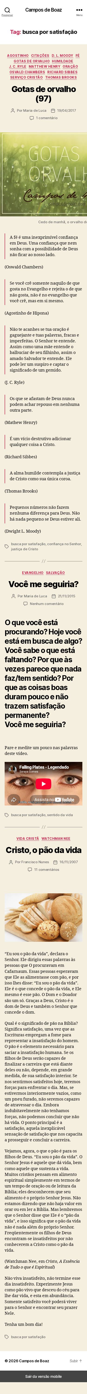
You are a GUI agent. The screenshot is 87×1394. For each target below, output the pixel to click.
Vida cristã (27, 838)
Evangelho (33, 573)
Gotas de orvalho (32, 61)
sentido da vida (60, 815)
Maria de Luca (34, 110)
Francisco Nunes (35, 862)
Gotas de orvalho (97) (43, 94)
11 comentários (46, 869)
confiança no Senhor (64, 544)
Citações (40, 55)
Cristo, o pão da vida (43, 850)
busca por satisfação (28, 544)
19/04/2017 (66, 110)
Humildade (62, 61)
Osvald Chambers (27, 72)
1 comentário (47, 118)
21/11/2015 (66, 596)
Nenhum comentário (47, 604)
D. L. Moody (62, 55)
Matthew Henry (45, 66)
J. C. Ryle (17, 66)
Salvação (55, 573)
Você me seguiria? (43, 584)
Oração (70, 66)
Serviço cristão (26, 77)
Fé (78, 55)
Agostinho (18, 55)
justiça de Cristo (24, 549)
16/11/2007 (69, 862)
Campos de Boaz (43, 9)
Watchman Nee (56, 838)
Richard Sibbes (62, 72)
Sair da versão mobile (43, 1376)
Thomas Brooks (61, 77)
